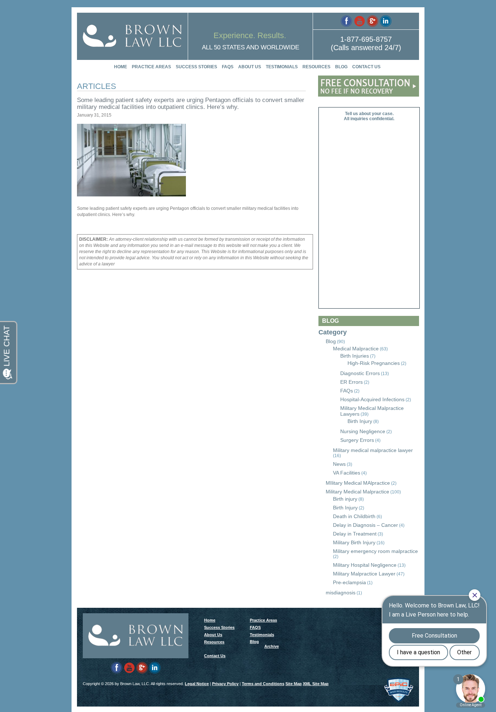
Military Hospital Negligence (365, 565)
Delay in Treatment (355, 534)
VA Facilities (346, 473)
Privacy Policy (225, 684)
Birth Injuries (354, 356)
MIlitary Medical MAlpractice (358, 483)
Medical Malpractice (356, 348)
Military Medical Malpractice (357, 492)
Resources (316, 66)
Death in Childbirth (354, 516)
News (339, 464)
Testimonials (282, 66)
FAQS (227, 66)
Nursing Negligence (362, 431)
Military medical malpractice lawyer (373, 450)
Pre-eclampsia (349, 582)
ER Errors (351, 382)
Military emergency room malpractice (375, 551)
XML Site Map (316, 684)
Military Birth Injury (354, 542)
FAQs (346, 391)
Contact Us (366, 66)
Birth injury (345, 499)
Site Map (293, 684)
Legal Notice (197, 684)
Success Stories (196, 66)
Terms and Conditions (263, 684)
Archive (271, 646)
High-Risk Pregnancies (373, 363)
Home (120, 66)
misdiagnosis (340, 592)
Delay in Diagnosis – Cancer (365, 525)
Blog (341, 66)
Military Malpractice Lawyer (364, 574)
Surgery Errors (357, 440)
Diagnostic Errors (360, 373)
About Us (249, 66)
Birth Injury (359, 421)
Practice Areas (151, 66)
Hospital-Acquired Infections (372, 399)
